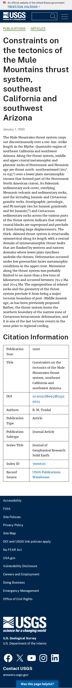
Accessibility (12, 500)
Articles (38, 28)
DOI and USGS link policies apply (27, 541)
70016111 (39, 464)
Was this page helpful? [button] (37, 684)
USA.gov (9, 558)
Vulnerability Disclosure (20, 566)
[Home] (14, 19)
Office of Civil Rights (17, 599)
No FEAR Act (12, 550)
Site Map (9, 533)
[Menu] (64, 17)
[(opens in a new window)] (8, 657)
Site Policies (12, 517)
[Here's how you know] (36, 5)
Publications (14, 28)
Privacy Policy (13, 525)
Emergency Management (21, 591)
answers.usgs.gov (15, 675)
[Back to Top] (58, 674)
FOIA (6, 509)
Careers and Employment (21, 574)
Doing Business (14, 582)
